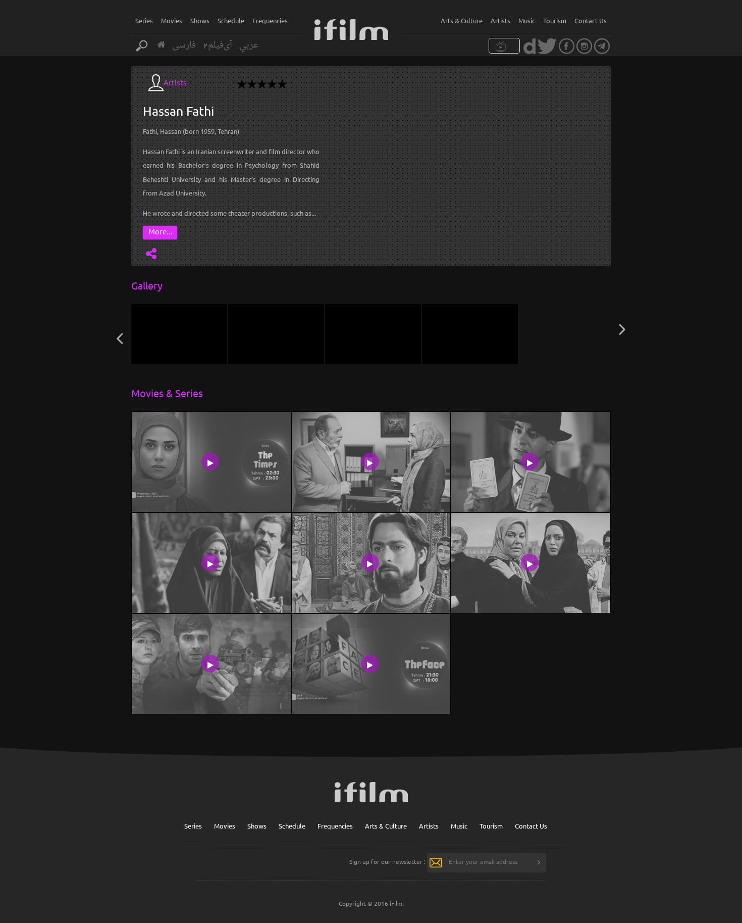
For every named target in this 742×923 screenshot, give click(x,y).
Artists (500, 20)
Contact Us (590, 20)
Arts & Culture (462, 20)
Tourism (554, 20)
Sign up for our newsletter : (387, 861)
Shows (199, 20)
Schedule (231, 20)
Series (144, 20)
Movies (171, 20)
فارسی (184, 45)
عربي (248, 45)
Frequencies (270, 20)
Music (526, 20)
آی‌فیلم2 (217, 45)
